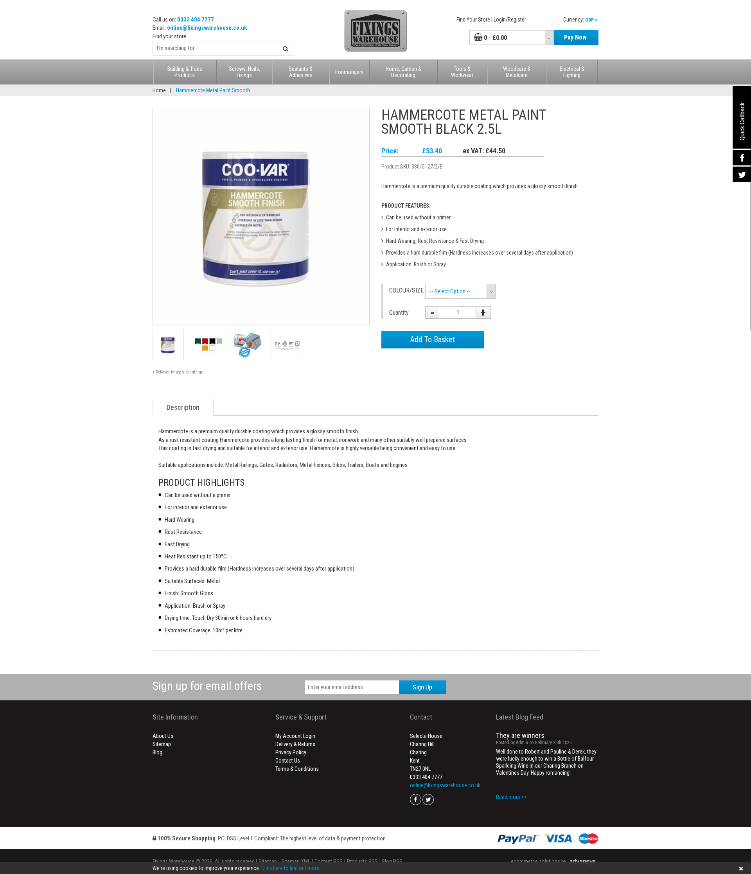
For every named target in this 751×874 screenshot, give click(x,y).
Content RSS (328, 861)
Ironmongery (349, 72)
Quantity (399, 312)
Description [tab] (183, 407)
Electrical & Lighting (572, 72)
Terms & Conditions (297, 769)
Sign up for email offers (207, 686)
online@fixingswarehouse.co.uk (207, 27)
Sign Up (422, 687)
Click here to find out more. (290, 868)
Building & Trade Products (184, 72)
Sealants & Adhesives (301, 72)
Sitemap (162, 744)
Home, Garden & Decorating (403, 72)
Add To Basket (432, 339)
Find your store (169, 36)
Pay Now (575, 37)
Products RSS (362, 861)
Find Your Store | (474, 19)
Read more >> (511, 797)
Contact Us (287, 760)
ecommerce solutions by (538, 861)
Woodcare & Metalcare (516, 72)
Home (159, 90)
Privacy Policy (290, 752)
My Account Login (295, 736)
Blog (157, 752)
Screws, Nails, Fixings (244, 72)
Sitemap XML (295, 861)
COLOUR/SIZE (404, 290)
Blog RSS (392, 861)
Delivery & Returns (295, 744)
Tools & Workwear (462, 72)
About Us (163, 736)
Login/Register (510, 19)
